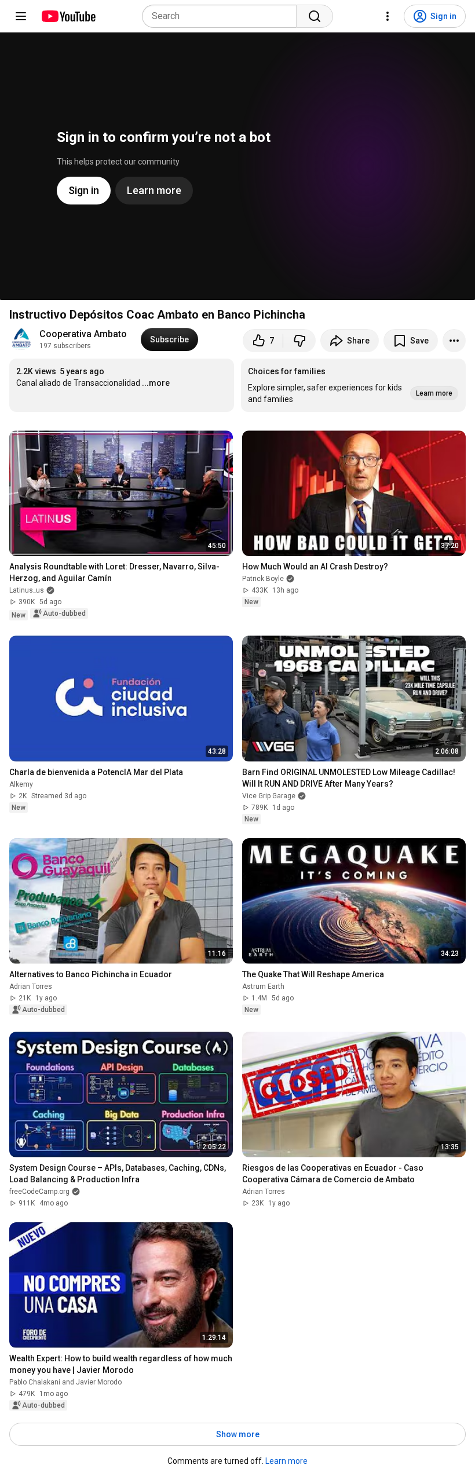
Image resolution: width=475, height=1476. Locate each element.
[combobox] (223, 16)
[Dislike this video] (299, 340)
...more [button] (156, 383)
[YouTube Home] (68, 16)
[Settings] (387, 16)
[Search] (314, 16)
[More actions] (454, 340)
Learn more (286, 1461)
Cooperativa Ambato (83, 333)
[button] (353, 385)
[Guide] (21, 16)
